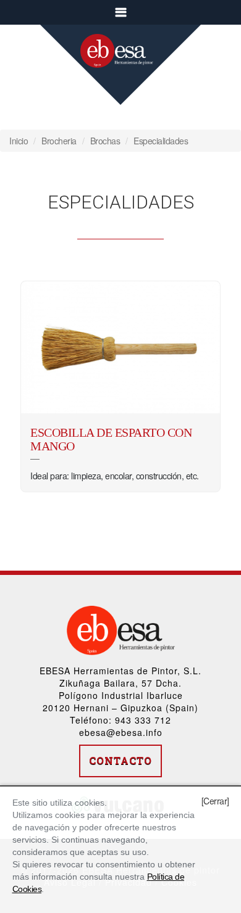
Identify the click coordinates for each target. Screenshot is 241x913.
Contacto (120, 760)
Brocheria (59, 140)
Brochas (105, 140)
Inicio (18, 140)
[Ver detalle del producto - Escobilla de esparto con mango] (120, 347)
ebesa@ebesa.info (121, 732)
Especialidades (160, 140)
